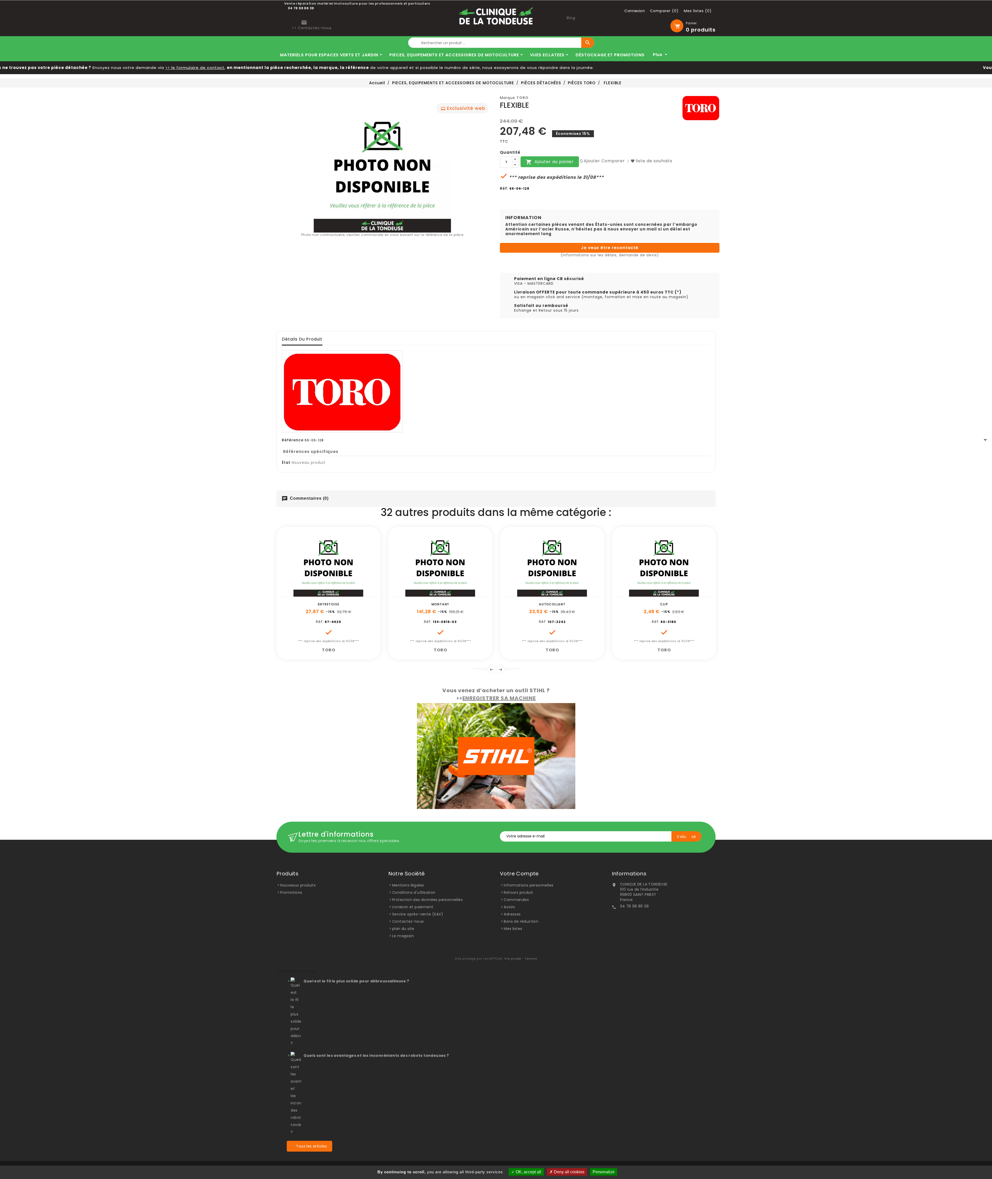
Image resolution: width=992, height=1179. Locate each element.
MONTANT (440, 604)
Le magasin (403, 935)
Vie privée (512, 959)
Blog (571, 17)
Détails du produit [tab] (302, 339)
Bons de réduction (521, 921)
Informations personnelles (528, 885)
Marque (507, 97)
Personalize (604, 1172)
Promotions (291, 892)
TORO (522, 97)
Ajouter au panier (550, 162)
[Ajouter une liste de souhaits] (322, 594)
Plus (657, 55)
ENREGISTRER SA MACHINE (499, 698)
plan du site (403, 928)
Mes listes (513, 928)
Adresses (512, 914)
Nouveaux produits (298, 885)
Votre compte (519, 873)
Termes (531, 959)
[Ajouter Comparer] (334, 594)
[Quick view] (346, 594)
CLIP (664, 604)
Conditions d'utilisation (414, 892)
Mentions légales (408, 885)
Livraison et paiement (412, 907)
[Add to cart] (311, 594)
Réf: (504, 188)
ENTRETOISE (328, 604)
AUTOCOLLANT (552, 604)
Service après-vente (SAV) (417, 914)
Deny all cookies (568, 1172)
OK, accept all (528, 1172)
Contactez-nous (408, 921)
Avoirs (509, 907)
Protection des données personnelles (427, 899)
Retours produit (518, 892)
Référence (293, 440)
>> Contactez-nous (312, 27)
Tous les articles (311, 1146)
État (286, 462)
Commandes (516, 899)
